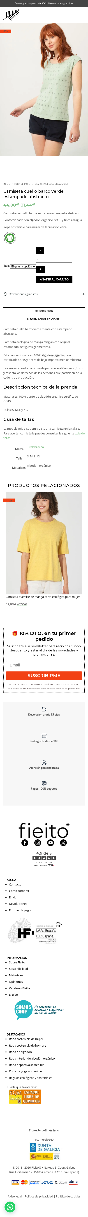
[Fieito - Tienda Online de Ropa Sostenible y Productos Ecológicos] (12, 15)
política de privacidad (68, 688)
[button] (73, 15)
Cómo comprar (19, 891)
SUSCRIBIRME (44, 675)
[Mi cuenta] (64, 15)
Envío (12, 897)
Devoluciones (18, 904)
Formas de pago (20, 910)
